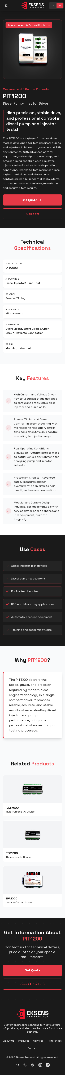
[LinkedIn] (48, 1065)
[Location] (32, 1065)
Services (38, 1040)
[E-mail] (17, 1065)
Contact (32, 1048)
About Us (8, 1040)
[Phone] (25, 1065)
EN (60, 5)
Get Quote (29, 200)
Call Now (32, 214)
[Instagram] (40, 1065)
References (55, 1040)
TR (52, 5)
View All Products (33, 984)
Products (23, 1040)
